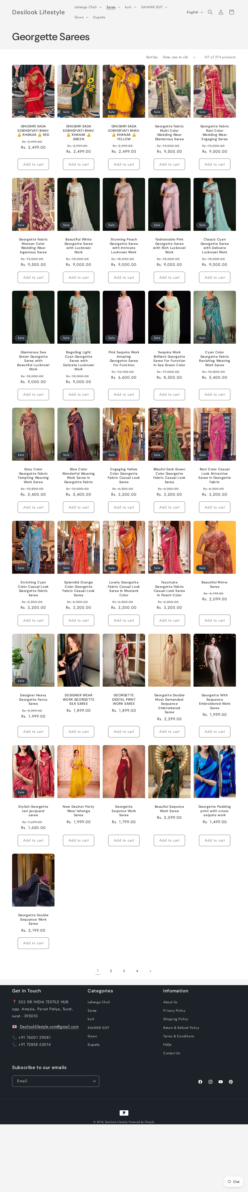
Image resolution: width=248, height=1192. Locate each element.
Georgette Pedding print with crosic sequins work (214, 810)
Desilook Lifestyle (116, 1122)
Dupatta (94, 1044)
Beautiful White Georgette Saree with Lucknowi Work (78, 245)
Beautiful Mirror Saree (215, 584)
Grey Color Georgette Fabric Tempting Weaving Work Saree (33, 475)
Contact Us (171, 1053)
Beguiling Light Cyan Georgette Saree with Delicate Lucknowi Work (78, 360)
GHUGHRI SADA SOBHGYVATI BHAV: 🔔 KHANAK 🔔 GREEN (78, 132)
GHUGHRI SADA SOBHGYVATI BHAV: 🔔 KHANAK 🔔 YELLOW (124, 132)
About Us (170, 1002)
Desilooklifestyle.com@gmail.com (49, 1026)
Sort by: (152, 57)
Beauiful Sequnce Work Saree (169, 808)
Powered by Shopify (142, 1122)
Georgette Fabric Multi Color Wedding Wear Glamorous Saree (169, 132)
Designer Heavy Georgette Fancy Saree (33, 699)
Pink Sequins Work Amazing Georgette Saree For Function (124, 358)
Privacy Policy (174, 1010)
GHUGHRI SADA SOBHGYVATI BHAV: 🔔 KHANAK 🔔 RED (33, 130)
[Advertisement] (124, 1158)
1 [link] (98, 971)
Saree (92, 1010)
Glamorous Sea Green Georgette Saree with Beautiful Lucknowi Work (33, 360)
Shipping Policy (175, 1019)
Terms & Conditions (178, 1036)
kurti (91, 1019)
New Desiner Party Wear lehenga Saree (78, 810)
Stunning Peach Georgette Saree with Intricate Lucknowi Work (124, 245)
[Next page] (150, 971)
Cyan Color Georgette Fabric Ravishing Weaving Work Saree (214, 358)
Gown (92, 1036)
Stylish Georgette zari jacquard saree (33, 810)
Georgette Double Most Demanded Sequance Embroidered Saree (169, 703)
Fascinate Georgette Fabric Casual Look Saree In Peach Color (169, 588)
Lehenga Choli (99, 1002)
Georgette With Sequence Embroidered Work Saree (214, 701)
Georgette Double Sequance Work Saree (33, 919)
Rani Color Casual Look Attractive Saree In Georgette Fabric (214, 475)
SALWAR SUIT (98, 1027)
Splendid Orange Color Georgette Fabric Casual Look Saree (79, 588)
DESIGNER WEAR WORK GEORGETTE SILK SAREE (79, 699)
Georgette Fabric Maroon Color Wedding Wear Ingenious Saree (33, 245)
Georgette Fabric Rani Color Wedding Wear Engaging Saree (214, 132)
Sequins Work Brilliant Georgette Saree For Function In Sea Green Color (169, 358)
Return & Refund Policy (181, 1027)
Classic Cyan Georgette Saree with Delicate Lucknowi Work (215, 245)
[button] (88, 7)
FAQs (167, 1044)
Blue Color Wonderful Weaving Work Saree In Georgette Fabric (78, 475)
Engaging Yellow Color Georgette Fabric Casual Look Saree (124, 475)
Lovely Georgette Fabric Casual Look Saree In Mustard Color (124, 588)
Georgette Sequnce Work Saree (124, 810)
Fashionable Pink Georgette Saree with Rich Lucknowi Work (169, 245)
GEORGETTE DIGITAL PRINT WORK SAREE (124, 699)
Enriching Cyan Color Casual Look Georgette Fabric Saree (33, 588)
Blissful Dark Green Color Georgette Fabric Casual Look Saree (169, 475)
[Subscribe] (93, 1081)
